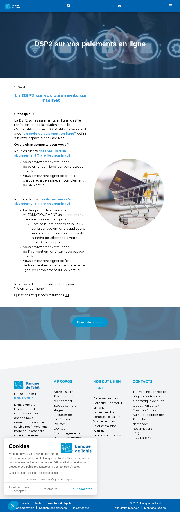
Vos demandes (104, 421)
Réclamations (142, 428)
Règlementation (24, 507)
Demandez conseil (90, 322)
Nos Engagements (67, 433)
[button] (12, 505)
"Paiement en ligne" (29, 289)
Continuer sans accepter (19, 489)
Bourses (59, 424)
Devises (59, 428)
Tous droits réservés (126, 507)
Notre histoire (63, 391)
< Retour (19, 86)
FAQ (136, 433)
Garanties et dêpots (59, 503)
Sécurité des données (53, 507)
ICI (67, 295)
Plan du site (21, 503)
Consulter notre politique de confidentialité (34, 472)
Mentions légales (155, 507)
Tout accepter (81, 489)
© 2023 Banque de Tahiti (146, 503)
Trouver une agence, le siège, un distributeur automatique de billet (149, 396)
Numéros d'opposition (149, 414)
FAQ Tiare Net (143, 437)
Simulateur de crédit (108, 435)
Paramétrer (50, 489)
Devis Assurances (105, 398)
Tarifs (37, 503)
